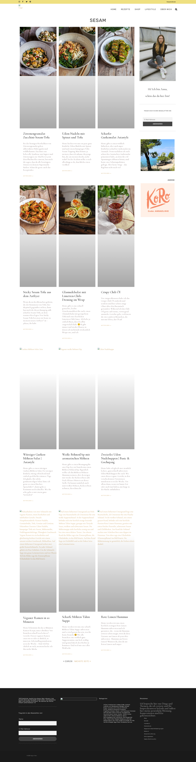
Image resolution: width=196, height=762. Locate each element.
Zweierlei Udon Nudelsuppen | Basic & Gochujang (115, 458)
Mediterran (119, 716)
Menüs (124, 716)
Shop (145, 718)
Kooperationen (171, 2)
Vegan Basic (117, 722)
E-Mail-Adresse (24, 729)
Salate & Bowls (107, 720)
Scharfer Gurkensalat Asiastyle (115, 135)
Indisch (115, 714)
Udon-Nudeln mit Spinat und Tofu (73, 135)
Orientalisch (119, 717)
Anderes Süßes (120, 704)
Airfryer (105, 704)
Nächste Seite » (82, 661)
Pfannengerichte (127, 717)
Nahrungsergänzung (109, 717)
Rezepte (117, 719)
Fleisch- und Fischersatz (122, 711)
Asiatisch (127, 704)
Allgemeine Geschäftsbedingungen (154, 728)
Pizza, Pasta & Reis (108, 719)
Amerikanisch (112, 704)
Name (21, 719)
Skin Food (115, 720)
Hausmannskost (108, 714)
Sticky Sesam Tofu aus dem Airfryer (37, 294)
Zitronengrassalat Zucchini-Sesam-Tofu (36, 135)
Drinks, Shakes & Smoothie (111, 709)
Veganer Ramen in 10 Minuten (36, 620)
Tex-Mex (132, 720)
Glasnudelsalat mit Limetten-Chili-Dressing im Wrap (74, 296)
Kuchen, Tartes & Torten (124, 714)
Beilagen (121, 706)
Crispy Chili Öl (110, 292)
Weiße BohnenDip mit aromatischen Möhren (76, 456)
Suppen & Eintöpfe (124, 720)
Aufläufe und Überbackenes (111, 706)
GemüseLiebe (107, 712)
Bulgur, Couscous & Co (110, 708)
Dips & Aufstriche (122, 708)
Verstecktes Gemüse (126, 722)
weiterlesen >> (28, 176)
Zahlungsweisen (148, 736)
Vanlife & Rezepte (108, 722)
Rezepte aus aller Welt (125, 719)
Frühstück (132, 711)
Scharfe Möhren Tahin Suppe (76, 619)
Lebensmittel (107, 716)
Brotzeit (127, 706)
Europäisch (123, 709)
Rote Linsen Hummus (114, 617)
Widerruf (146, 731)
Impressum (147, 723)
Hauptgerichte (126, 712)
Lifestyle (113, 716)
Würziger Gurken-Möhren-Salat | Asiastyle (34, 458)
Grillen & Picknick (116, 712)
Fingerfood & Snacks (109, 711)
